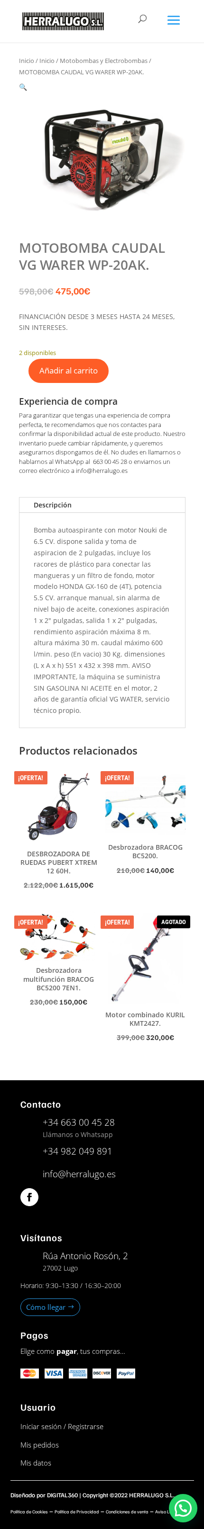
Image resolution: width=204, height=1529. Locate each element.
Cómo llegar (45, 1307)
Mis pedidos (39, 1444)
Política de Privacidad (77, 1511)
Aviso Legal (166, 1511)
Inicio (26, 60)
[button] (23, 86)
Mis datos (35, 1462)
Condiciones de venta (127, 1511)
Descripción (53, 504)
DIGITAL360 (62, 1495)
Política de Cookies (29, 1511)
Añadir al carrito (68, 370)
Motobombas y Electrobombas (104, 60)
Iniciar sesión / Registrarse (61, 1426)
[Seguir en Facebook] (29, 1197)
